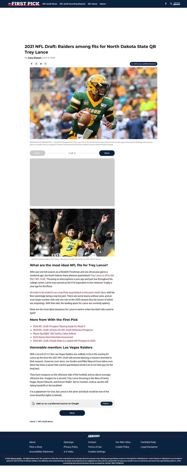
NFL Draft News (50, 4)
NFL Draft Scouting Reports (72, 4)
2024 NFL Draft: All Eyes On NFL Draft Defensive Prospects (63, 330)
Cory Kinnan (34, 58)
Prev (37, 153)
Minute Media (16, 458)
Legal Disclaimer (149, 447)
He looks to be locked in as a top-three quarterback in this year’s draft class (68, 292)
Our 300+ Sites (123, 442)
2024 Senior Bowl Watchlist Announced (53, 337)
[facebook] (165, 4)
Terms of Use (95, 447)
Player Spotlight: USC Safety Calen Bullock (54, 333)
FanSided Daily (148, 442)
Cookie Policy (122, 447)
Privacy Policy (71, 447)
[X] (171, 4)
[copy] (45, 64)
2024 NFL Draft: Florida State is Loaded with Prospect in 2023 (64, 340)
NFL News (92, 4)
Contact (92, 442)
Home (32, 421)
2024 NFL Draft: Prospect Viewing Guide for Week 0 (59, 326)
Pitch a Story (35, 447)
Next (106, 153)
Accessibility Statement (41, 451)
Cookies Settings (96, 451)
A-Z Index (69, 451)
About (103, 4)
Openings (68, 442)
